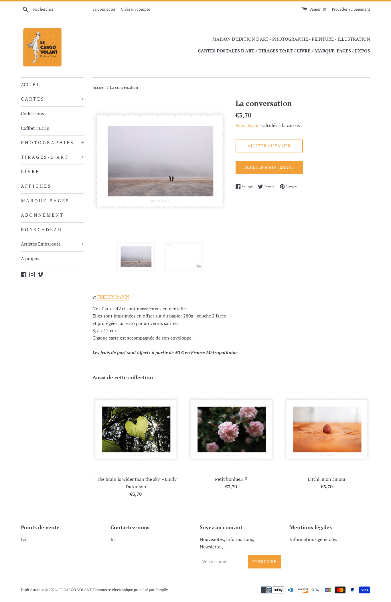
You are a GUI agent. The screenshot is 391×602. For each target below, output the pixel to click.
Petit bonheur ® (231, 479)
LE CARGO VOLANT (75, 589)
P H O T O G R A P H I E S (52, 142)
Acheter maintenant (269, 167)
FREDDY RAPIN (113, 297)
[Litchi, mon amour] (326, 429)
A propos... (32, 258)
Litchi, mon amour (326, 479)
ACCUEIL (30, 84)
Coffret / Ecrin (35, 128)
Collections (32, 113)
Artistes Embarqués (52, 244)
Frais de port (248, 125)
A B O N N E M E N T (42, 215)
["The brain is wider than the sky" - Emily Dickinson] (135, 429)
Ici (23, 539)
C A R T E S (52, 99)
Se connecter (103, 9)
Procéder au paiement (351, 9)
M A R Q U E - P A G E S (44, 200)
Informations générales (313, 539)
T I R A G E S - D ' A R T (52, 157)
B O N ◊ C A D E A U (41, 229)
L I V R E (29, 171)
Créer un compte (135, 9)
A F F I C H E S (35, 186)
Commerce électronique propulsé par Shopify (130, 589)
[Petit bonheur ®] (231, 429)
